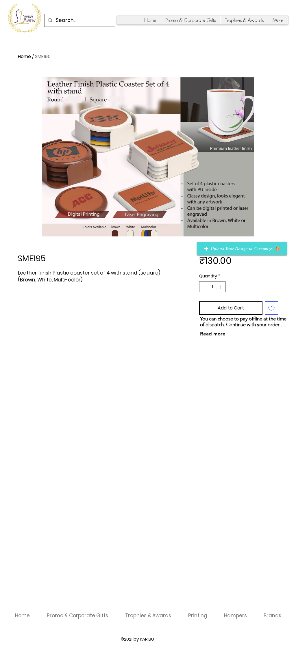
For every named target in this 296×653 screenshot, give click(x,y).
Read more (212, 334)
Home (24, 56)
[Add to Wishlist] (271, 308)
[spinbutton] (212, 287)
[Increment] (221, 287)
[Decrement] (203, 287)
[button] (242, 248)
